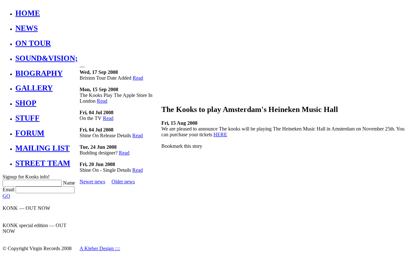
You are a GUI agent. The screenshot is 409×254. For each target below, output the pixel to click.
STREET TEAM (42, 163)
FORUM (29, 133)
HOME (27, 13)
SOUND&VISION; (46, 58)
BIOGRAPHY (39, 73)
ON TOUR (33, 43)
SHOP (25, 103)
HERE (220, 134)
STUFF (27, 118)
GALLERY (34, 88)
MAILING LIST (42, 148)
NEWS (26, 28)
